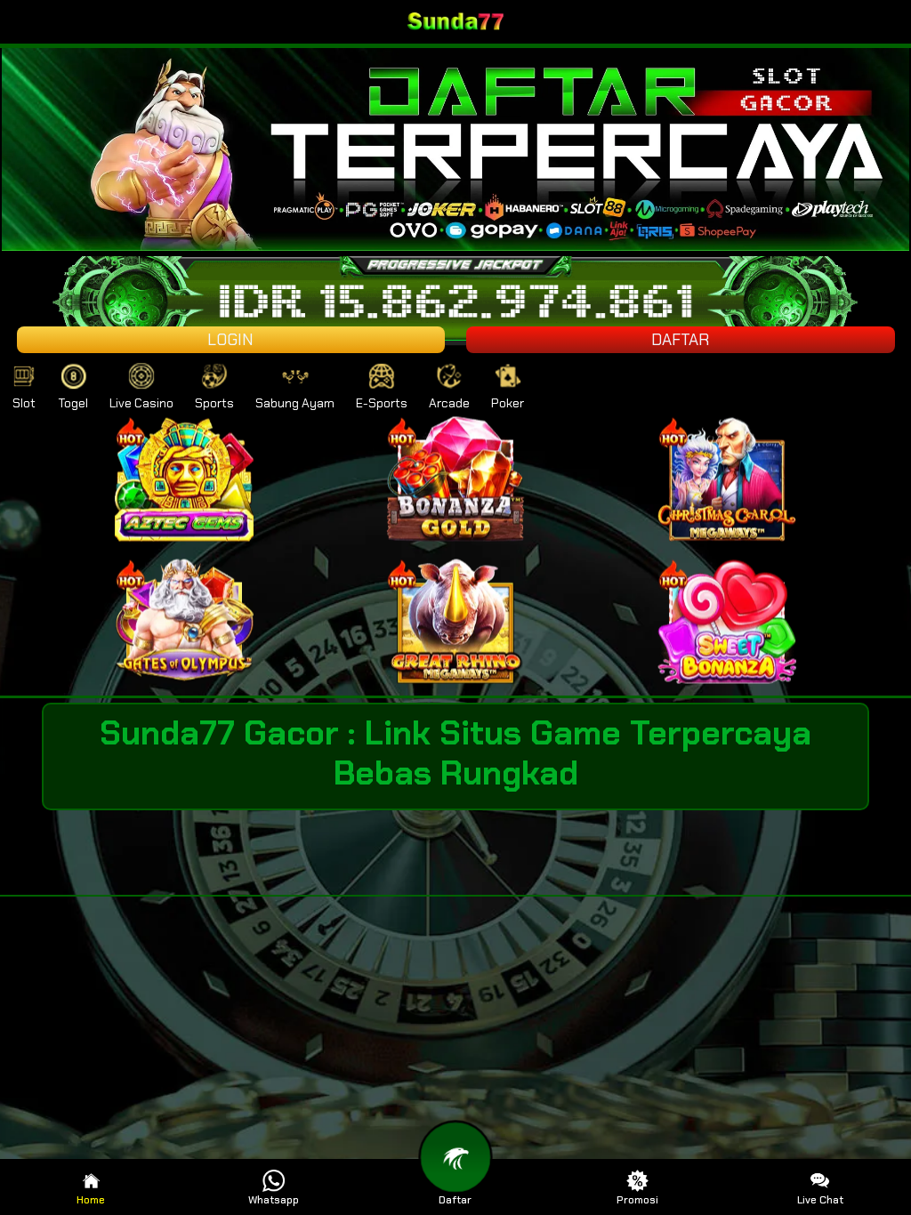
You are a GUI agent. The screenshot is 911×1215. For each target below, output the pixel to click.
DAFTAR (680, 339)
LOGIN (230, 339)
